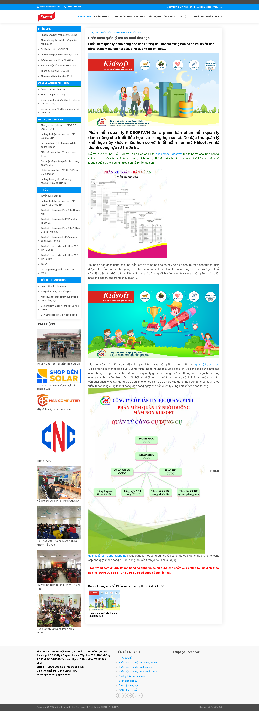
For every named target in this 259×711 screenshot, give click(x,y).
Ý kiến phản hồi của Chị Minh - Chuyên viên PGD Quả (60, 102)
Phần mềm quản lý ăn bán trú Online (59, 34)
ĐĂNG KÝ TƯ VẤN (128, 690)
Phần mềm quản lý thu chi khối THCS (59, 54)
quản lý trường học (207, 364)
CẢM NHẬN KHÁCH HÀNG (128, 16)
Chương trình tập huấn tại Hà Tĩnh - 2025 (58, 271)
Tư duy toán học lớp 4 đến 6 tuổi (57, 60)
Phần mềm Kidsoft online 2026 (56, 76)
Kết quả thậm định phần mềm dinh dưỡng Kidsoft (58, 145)
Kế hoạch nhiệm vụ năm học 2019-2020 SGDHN (58, 136)
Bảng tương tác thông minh (54, 286)
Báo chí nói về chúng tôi (53, 89)
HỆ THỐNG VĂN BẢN (160, 16)
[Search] (221, 7)
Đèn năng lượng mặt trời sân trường (59, 314)
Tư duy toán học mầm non (132, 676)
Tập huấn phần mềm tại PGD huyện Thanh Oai (59, 221)
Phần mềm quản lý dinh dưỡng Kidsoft (138, 662)
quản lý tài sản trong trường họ (107, 555)
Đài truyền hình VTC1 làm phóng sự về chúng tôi (60, 111)
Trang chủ (93, 32)
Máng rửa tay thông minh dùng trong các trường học (59, 298)
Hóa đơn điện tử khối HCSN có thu (58, 65)
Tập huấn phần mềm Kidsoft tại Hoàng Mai (60, 212)
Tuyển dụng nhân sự (51, 195)
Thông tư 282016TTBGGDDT (55, 70)
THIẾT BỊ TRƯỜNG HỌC (207, 16)
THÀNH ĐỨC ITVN (110, 707)
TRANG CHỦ (83, 16)
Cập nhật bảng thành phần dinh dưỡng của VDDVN (60, 163)
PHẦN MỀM (100, 16)
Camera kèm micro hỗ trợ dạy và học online (60, 307)
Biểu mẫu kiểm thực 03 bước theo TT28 (58, 154)
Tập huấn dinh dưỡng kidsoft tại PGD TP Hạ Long (59, 248)
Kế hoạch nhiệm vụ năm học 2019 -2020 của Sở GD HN (58, 203)
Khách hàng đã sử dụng (53, 94)
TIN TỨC (183, 16)
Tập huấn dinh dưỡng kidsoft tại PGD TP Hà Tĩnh (59, 257)
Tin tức (44, 264)
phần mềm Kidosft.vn (169, 153)
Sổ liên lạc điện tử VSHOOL (54, 49)
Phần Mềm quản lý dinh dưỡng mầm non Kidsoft (59, 42)
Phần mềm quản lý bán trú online (135, 667)
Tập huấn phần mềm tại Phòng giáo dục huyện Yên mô (59, 239)
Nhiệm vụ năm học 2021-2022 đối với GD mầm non (59, 172)
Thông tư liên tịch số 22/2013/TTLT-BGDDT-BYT (59, 127)
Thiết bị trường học (129, 685)
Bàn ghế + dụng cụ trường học (56, 291)
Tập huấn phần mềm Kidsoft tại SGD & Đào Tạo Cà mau (60, 230)
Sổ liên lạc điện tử (128, 680)
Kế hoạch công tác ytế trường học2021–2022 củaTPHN (56, 181)
